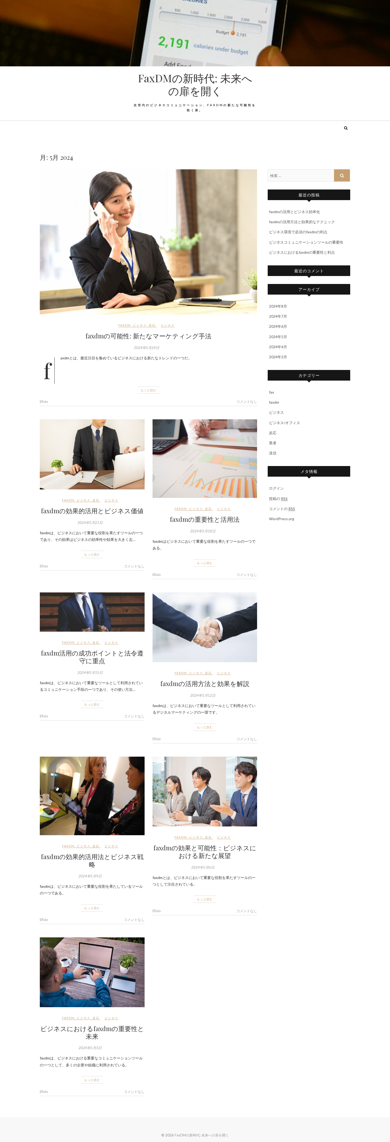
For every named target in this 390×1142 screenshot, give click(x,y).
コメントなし (246, 401)
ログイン (276, 488)
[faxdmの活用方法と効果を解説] (205, 627)
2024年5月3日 (90, 1048)
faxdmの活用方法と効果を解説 (204, 683)
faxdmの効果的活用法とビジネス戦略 (92, 860)
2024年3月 (278, 357)
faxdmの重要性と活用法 (205, 519)
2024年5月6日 (202, 867)
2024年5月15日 (90, 672)
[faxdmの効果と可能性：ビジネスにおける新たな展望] (205, 791)
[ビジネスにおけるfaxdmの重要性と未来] (92, 972)
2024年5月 (278, 336)
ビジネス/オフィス (284, 422)
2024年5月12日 (202, 695)
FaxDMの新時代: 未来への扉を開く (195, 84)
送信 (272, 453)
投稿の (278, 498)
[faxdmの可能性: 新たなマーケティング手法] (148, 241)
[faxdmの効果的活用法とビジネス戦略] (92, 796)
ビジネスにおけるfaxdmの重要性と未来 (92, 1032)
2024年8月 (278, 306)
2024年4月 (278, 346)
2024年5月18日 (202, 531)
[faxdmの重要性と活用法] (205, 458)
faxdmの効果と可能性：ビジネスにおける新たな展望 (204, 851)
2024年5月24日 (146, 348)
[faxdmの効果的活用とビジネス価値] (92, 454)
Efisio (44, 401)
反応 (152, 325)
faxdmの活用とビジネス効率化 (294, 211)
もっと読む (149, 390)
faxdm (124, 325)
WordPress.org (281, 518)
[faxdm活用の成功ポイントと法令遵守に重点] (92, 612)
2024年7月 (278, 316)
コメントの (282, 508)
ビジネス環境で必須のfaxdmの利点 (298, 232)
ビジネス (140, 325)
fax (271, 392)
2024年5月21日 (90, 522)
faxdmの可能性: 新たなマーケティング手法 (148, 335)
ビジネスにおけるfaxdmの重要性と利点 (302, 252)
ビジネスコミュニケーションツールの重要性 (306, 242)
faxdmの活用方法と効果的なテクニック (302, 221)
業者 (272, 443)
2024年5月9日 (90, 876)
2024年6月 (278, 326)
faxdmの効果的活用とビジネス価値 (92, 510)
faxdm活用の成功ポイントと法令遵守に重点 (92, 657)
